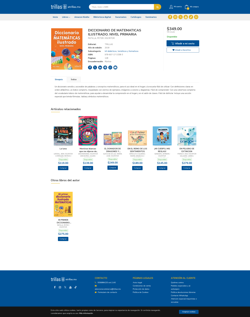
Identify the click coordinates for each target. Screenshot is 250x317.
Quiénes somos (177, 282)
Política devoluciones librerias (183, 292)
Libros (65, 17)
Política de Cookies (140, 292)
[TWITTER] (180, 17)
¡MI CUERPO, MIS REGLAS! (162, 150)
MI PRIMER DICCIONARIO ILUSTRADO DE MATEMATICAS (63, 221)
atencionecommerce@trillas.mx (108, 289)
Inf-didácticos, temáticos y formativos (121, 51)
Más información (86, 313)
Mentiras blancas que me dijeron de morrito (88, 150)
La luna (63, 148)
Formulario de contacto (107, 292)
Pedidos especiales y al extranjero (180, 287)
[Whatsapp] (196, 17)
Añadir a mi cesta (184, 43)
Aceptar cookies (188, 312)
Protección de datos (141, 289)
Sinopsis (59, 79)
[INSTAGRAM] (175, 17)
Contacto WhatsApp (179, 295)
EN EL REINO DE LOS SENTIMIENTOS (137, 150)
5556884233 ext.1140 (107, 282)
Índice (74, 79)
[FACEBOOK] (170, 17)
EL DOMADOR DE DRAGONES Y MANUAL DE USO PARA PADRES (112, 150)
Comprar (63, 168)
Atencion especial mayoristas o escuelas (184, 300)
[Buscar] (157, 7)
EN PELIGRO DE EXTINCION (187, 150)
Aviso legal (137, 282)
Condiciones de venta (142, 286)
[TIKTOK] (191, 17)
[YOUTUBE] (186, 17)
